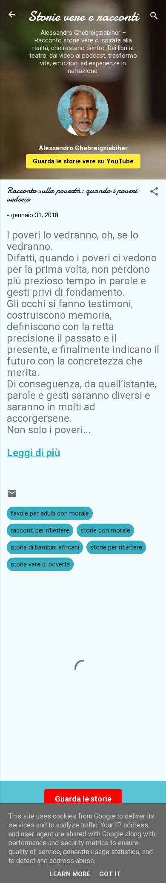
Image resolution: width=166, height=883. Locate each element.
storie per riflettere (116, 547)
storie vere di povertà (40, 564)
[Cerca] (154, 17)
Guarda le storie (83, 798)
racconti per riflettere (40, 530)
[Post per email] (12, 496)
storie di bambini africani (45, 547)
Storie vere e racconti (83, 16)
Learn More (70, 874)
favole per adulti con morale (50, 513)
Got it (109, 874)
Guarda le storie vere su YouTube (83, 161)
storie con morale (105, 530)
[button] (154, 192)
